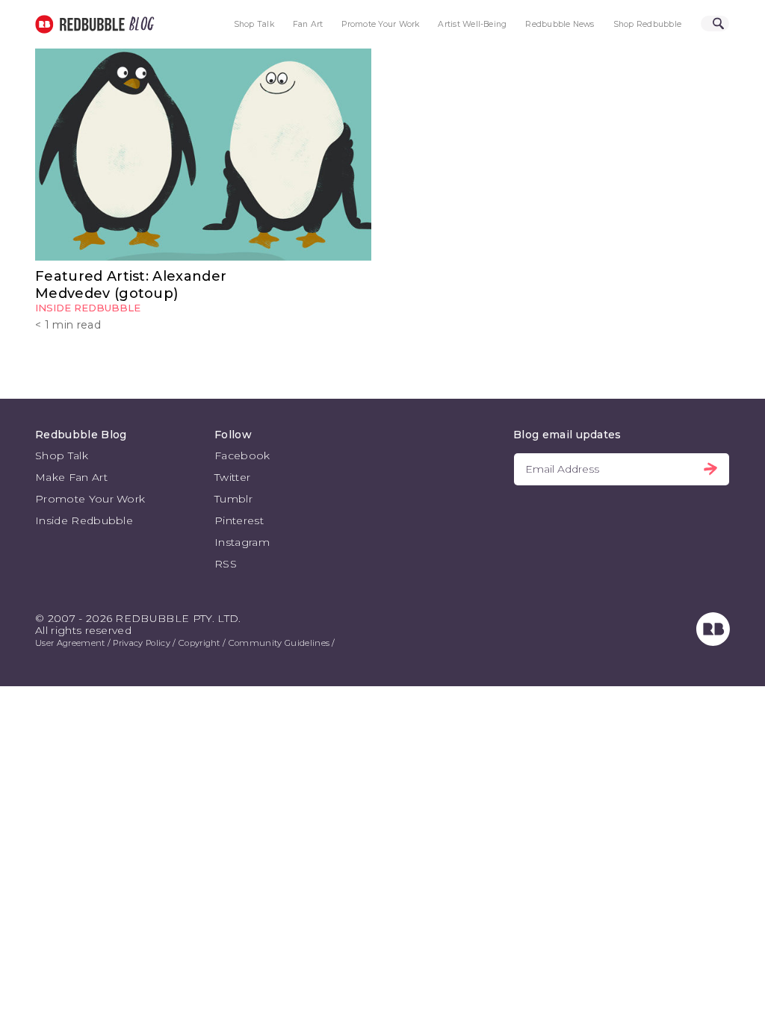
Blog (139, 24)
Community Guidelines (279, 643)
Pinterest (239, 520)
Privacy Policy (141, 643)
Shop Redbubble (647, 24)
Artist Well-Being (472, 24)
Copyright (199, 643)
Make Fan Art (71, 477)
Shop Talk (254, 24)
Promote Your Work (380, 24)
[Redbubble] (713, 642)
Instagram (242, 542)
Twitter (232, 477)
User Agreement (70, 643)
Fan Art (308, 24)
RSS (225, 563)
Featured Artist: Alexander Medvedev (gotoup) (130, 284)
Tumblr (233, 499)
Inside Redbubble (87, 308)
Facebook (242, 455)
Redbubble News (559, 24)
